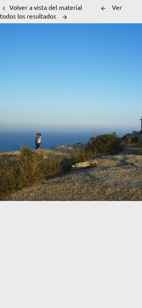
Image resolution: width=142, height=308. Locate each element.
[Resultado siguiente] (65, 17)
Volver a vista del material (46, 7)
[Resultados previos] (103, 8)
